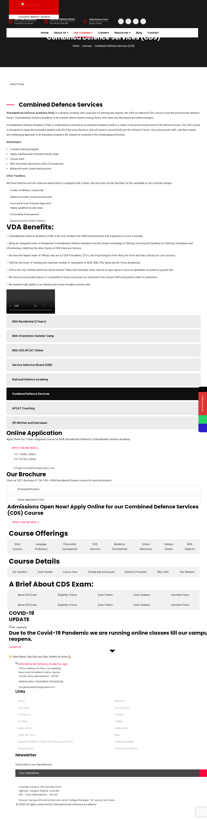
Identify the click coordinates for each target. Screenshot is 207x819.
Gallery (119, 721)
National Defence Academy (30, 379)
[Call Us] (202, 428)
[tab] (17, 546)
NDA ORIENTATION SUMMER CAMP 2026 (52, 70)
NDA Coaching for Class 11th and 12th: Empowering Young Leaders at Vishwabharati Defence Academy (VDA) (90, 85)
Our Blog (22, 721)
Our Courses (122, 707)
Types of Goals (36, 92)
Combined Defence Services (30, 393)
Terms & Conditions (126, 748)
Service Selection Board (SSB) (32, 365)
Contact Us (24, 714)
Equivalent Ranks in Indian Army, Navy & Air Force (45, 741)
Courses (87, 45)
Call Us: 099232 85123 (62, 19)
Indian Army (24, 728)
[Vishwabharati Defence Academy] (33, 7)
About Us (120, 701)
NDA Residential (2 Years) (29, 321)
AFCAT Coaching (23, 408)
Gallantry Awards (124, 741)
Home (76, 45)
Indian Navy (121, 728)
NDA (117, 735)
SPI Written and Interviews (29, 423)
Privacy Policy (25, 748)
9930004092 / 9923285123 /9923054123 (41, 681)
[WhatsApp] (202, 419)
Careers (119, 714)
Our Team (24, 707)
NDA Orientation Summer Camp (33, 336)
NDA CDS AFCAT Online (27, 350)
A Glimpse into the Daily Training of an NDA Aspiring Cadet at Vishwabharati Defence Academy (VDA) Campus (90, 77)
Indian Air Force (26, 735)
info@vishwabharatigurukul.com (34, 468)
